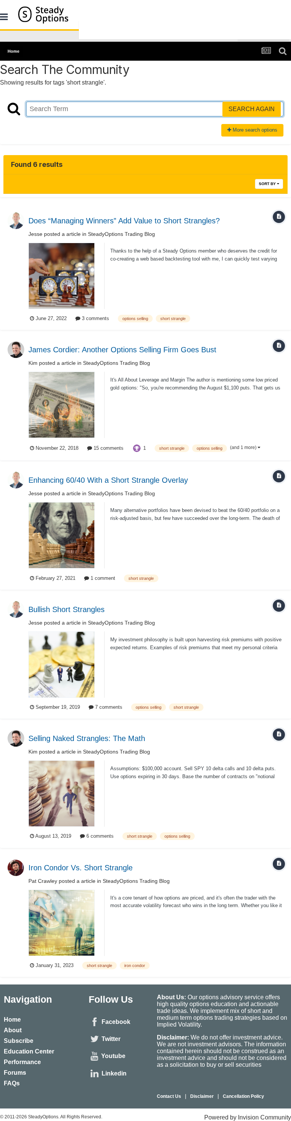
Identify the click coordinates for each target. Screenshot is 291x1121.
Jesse (35, 234)
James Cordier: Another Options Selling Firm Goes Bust (122, 349)
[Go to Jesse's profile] (16, 220)
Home (12, 1019)
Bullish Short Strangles (66, 609)
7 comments (108, 707)
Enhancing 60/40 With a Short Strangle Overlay (108, 480)
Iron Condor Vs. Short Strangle (80, 868)
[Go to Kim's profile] (16, 349)
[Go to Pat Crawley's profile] (16, 867)
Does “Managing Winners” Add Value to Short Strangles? (124, 221)
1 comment (102, 578)
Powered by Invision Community (247, 1117)
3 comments (94, 318)
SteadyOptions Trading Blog (121, 234)
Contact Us (169, 1096)
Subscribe (18, 1041)
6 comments (99, 836)
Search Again (251, 109)
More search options (254, 130)
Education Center (29, 1051)
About (13, 1030)
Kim (33, 363)
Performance (22, 1062)
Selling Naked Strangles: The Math (86, 738)
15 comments (108, 448)
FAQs (12, 1083)
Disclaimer (202, 1096)
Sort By (268, 184)
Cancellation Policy (243, 1096)
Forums (15, 1072)
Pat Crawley (42, 881)
